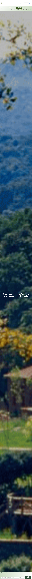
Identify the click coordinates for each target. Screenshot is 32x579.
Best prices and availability (20, 8)
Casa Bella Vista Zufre (25, 9)
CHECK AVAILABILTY (28, 577)
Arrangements (29, 7)
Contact (29, 9)
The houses (13, 7)
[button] (15, 7)
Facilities (24, 7)
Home (10, 7)
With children (19, 9)
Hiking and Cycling (13, 9)
